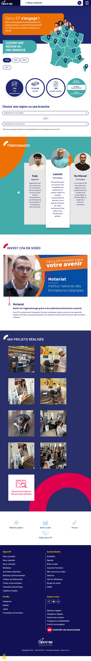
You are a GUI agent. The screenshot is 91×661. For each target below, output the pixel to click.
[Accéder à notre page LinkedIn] (58, 601)
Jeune (5, 609)
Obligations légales (55, 614)
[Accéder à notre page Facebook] (49, 601)
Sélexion (50, 575)
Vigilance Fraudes (10, 591)
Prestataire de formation (13, 613)
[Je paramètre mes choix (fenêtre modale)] (4, 657)
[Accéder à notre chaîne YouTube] (54, 601)
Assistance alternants (12, 572)
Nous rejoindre (9, 560)
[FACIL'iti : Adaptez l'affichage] (63, 629)
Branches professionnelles (14, 575)
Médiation (7, 568)
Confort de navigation (56, 624)
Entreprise (7, 601)
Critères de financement (13, 579)
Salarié (6, 605)
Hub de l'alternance (55, 579)
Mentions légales (54, 610)
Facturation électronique (13, 587)
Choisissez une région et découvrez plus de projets (21, 493)
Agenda (50, 560)
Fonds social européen (12, 583)
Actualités (51, 556)
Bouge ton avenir (54, 583)
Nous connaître (9, 556)
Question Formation (55, 568)
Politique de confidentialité (58, 621)
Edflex (49, 587)
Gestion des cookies (55, 617)
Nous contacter (9, 564)
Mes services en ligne (56, 572)
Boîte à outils (52, 564)
